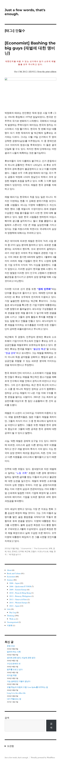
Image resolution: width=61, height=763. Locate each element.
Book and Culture (14, 573)
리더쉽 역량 (12, 675)
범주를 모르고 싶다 (15, 669)
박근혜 (27, 551)
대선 (9, 551)
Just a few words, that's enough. (17, 757)
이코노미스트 (43, 551)
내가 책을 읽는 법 (14, 699)
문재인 (14, 551)
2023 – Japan (14, 606)
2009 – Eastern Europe (18, 589)
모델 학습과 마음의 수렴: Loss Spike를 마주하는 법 (27, 687)
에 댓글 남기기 (15, 554)
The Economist (41, 548)
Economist (26, 548)
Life (8, 609)
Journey (10, 580)
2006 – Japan (14, 583)
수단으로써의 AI (13, 663)
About (9, 570)
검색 (7, 717)
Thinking (10, 615)
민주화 (21, 551)
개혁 (50, 548)
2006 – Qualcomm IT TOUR (20, 586)
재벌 (51, 551)
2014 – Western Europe (18, 602)
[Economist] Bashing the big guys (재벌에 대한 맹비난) (30, 48)
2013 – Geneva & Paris (18, 599)
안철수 (34, 551)
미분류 (9, 625)
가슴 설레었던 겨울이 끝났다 (18, 681)
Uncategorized (12, 622)
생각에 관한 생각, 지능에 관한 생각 (21, 657)
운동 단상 (11, 646)
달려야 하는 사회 (14, 651)
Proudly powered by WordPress (43, 757)
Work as (12, 619)
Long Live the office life (16, 693)
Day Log (12, 612)
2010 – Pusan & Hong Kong (20, 593)
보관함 (10, 745)
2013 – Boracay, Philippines (20, 596)
